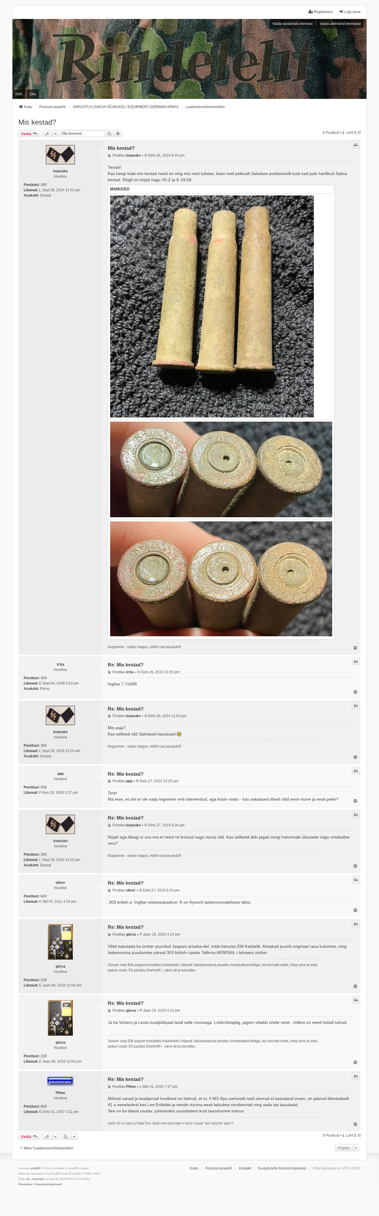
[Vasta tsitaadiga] (356, 144)
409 (44, 678)
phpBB (35, 1168)
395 (44, 185)
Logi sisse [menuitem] (352, 12)
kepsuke (60, 171)
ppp (60, 774)
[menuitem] (25, 1184)
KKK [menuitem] (19, 94)
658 (44, 787)
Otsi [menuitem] (33, 94)
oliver (60, 883)
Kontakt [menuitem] (245, 1168)
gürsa (60, 966)
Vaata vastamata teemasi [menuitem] (292, 24)
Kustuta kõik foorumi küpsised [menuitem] (282, 1168)
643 (44, 896)
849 (44, 1106)
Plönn (60, 1093)
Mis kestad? (37, 122)
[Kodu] (189, 59)
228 (44, 980)
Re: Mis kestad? (126, 664)
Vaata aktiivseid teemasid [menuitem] (340, 24)
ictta (60, 664)
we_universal (35, 1178)
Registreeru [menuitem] (323, 12)
